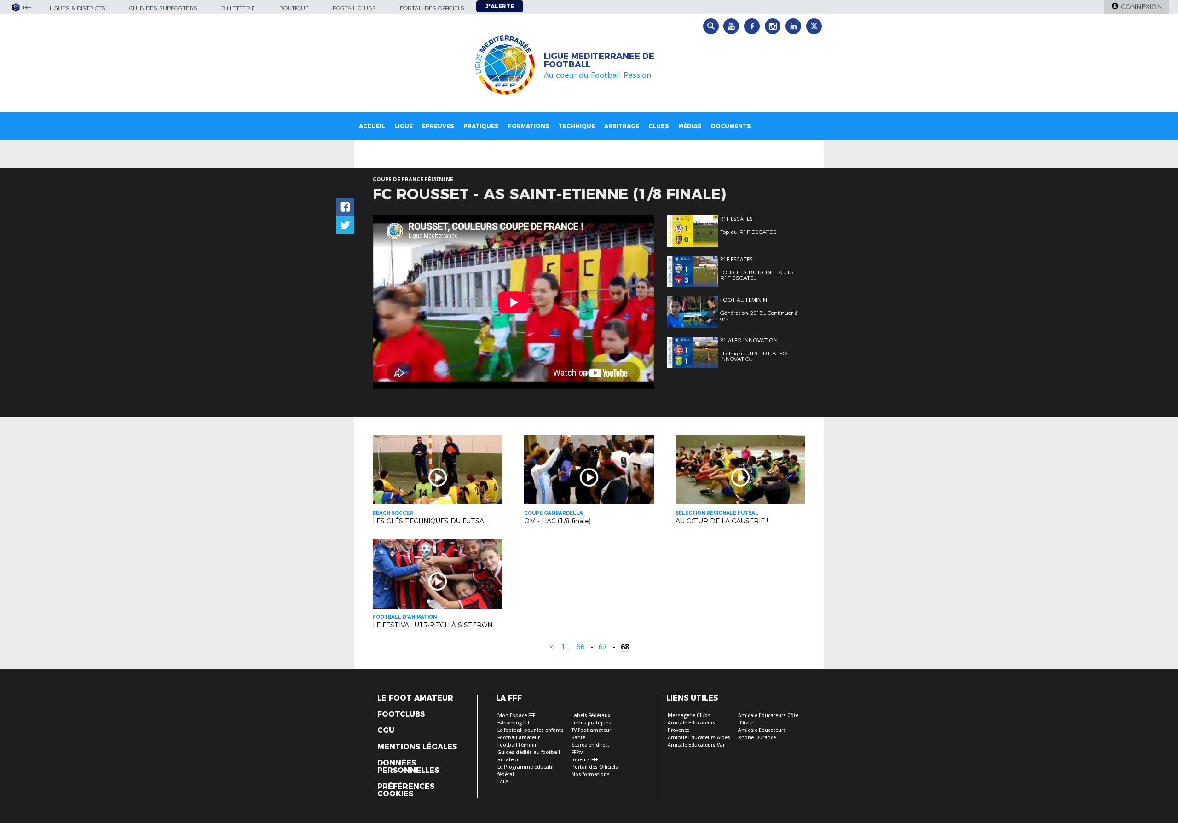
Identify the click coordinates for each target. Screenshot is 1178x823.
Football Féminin (517, 745)
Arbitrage (621, 125)
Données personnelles (408, 766)
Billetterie (238, 8)
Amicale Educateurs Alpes (699, 738)
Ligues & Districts (77, 8)
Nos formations (591, 774)
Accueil (372, 125)
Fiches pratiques (591, 723)
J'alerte (499, 6)
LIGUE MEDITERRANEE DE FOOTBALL (599, 60)
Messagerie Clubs (689, 716)
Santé (578, 738)
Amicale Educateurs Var (696, 745)
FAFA (502, 782)
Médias (690, 125)
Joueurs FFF (585, 760)
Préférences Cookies (405, 790)
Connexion (1141, 7)
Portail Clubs (354, 8)
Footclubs (401, 714)
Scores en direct (590, 745)
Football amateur (518, 738)
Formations (528, 125)
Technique (577, 125)
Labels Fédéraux (591, 716)
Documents (731, 125)
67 (603, 647)
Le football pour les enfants (530, 730)
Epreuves (438, 125)
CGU (385, 730)
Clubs (658, 125)
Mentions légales (417, 747)
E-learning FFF (513, 723)
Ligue (403, 125)
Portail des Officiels (595, 767)
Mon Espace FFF (516, 716)
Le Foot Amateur (415, 698)
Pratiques (481, 125)
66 (581, 647)
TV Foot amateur (591, 730)
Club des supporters (163, 8)
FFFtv (577, 752)
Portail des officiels (432, 8)
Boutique (294, 8)
